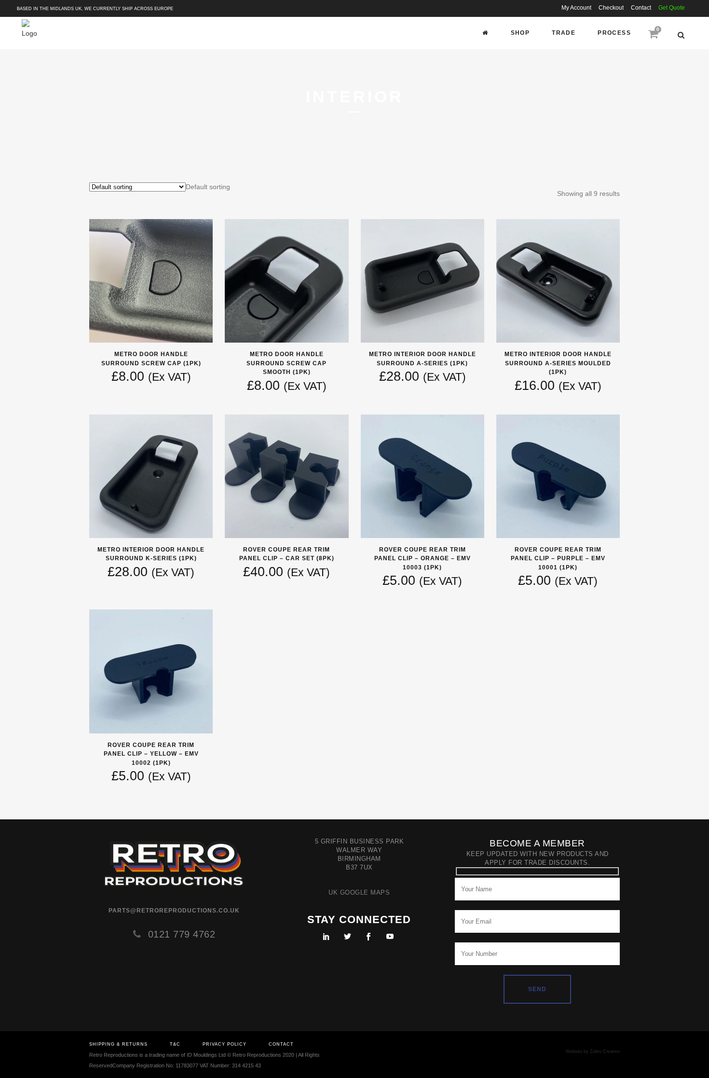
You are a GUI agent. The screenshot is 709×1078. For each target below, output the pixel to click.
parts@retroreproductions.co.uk (174, 910)
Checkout (611, 7)
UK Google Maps (359, 892)
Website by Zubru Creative (593, 1051)
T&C (175, 1044)
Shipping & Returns (118, 1044)
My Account (576, 7)
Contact (641, 7)
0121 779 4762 (182, 934)
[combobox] (208, 187)
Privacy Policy (224, 1044)
